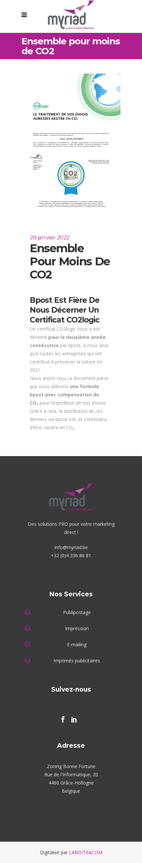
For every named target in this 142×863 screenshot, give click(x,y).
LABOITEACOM (85, 852)
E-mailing (77, 644)
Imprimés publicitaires (76, 660)
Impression (77, 628)
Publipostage (77, 612)
